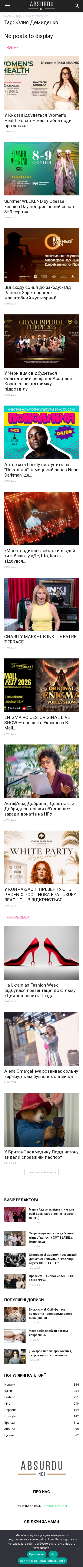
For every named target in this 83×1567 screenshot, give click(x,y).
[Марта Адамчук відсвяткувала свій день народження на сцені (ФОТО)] (15, 1214)
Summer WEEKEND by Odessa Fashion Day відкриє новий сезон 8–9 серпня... (39, 206)
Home (8, 16)
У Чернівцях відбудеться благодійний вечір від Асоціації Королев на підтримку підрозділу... (38, 381)
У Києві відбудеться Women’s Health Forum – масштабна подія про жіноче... (38, 120)
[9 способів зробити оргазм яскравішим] (15, 1336)
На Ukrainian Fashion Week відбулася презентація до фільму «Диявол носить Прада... (40, 990)
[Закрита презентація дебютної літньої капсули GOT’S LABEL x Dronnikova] (15, 1238)
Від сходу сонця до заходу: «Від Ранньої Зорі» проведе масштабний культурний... (37, 292)
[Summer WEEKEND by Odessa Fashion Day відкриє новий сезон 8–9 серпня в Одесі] (41, 169)
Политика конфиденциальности (42, 1560)
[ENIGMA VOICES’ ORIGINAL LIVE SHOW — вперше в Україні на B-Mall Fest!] (41, 685)
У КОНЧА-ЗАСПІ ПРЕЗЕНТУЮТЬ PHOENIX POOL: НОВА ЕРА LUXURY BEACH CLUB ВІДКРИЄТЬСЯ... (40, 894)
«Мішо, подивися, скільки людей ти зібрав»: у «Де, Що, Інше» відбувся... (39, 556)
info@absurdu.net (55, 1506)
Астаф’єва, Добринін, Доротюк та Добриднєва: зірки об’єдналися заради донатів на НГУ (39, 809)
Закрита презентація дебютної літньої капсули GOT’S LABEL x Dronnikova (51, 1237)
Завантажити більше (40, 1172)
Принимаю (36, 1554)
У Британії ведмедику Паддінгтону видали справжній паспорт (41, 1154)
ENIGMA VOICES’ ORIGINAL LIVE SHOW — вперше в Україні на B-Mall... (37, 723)
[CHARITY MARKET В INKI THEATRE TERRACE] (41, 604)
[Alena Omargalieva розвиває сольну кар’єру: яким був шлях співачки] (41, 1039)
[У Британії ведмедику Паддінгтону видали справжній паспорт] (41, 1120)
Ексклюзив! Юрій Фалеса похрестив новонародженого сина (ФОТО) (50, 1314)
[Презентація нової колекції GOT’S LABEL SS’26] (15, 1281)
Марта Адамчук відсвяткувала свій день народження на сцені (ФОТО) (51, 1214)
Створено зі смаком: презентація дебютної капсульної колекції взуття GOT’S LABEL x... (53, 1259)
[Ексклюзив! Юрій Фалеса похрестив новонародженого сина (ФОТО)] (15, 1314)
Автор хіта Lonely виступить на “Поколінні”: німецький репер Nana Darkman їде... (41, 470)
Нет (53, 1554)
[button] (77, 5)
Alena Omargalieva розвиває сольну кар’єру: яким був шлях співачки (41, 1074)
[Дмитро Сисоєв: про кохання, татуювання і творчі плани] (15, 1356)
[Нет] (78, 1548)
